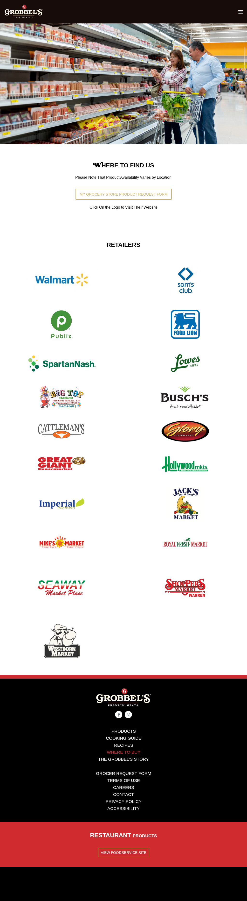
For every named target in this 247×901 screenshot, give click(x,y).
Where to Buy (123, 752)
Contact (123, 794)
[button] (241, 12)
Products (123, 731)
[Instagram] (128, 714)
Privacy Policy (124, 801)
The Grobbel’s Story (123, 759)
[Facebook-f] (118, 714)
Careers (123, 787)
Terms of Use (123, 780)
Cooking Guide (123, 738)
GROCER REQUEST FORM (123, 773)
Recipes (123, 745)
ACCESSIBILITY (123, 808)
